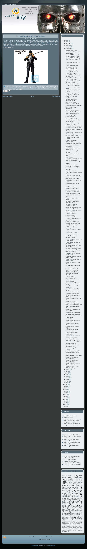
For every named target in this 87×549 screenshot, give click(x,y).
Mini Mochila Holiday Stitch (72, 104)
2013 (65, 401)
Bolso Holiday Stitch (71, 102)
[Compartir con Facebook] (7, 91)
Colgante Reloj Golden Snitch (73, 265)
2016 (65, 396)
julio (67, 371)
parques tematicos (69, 517)
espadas (76, 496)
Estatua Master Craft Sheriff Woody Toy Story (72, 114)
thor (66, 508)
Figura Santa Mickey (71, 116)
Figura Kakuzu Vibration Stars (73, 193)
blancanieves (75, 504)
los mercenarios (78, 521)
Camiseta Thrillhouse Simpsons (73, 248)
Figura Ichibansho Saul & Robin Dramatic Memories (73, 342)
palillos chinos (70, 509)
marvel (70, 482)
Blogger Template (35, 545)
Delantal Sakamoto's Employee (73, 207)
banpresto (21, 89)
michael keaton (69, 514)
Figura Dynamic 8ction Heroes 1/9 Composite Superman (74, 133)
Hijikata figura (14, 86)
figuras (80, 482)
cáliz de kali (71, 530)
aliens (70, 506)
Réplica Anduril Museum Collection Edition (71, 100)
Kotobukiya (79, 485)
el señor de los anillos (69, 493)
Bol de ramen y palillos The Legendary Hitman (72, 202)
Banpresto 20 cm (44, 86)
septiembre (68, 48)
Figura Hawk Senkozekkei (72, 188)
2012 (65, 402)
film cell (78, 514)
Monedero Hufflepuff (70, 215)
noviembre (68, 45)
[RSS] (4, 537)
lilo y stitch (79, 509)
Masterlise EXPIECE (34, 86)
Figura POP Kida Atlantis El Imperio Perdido (72, 361)
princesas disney (74, 495)
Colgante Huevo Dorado (71, 50)
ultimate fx (76, 528)
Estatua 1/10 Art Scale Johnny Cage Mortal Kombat (73, 72)
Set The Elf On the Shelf (72, 268)
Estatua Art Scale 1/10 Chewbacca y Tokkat (71, 69)
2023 (65, 384)
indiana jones (74, 516)
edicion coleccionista (67, 521)
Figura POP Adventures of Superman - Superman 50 (72, 93)
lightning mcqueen (66, 526)
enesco (76, 488)
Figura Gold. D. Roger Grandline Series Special (73, 257)
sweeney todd (76, 526)
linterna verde (67, 519)
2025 (65, 42)
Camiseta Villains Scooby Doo (73, 135)
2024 (65, 382)
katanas (67, 512)
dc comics (69, 484)
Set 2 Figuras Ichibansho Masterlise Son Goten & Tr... (73, 339)
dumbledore (72, 513)
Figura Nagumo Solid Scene (72, 228)
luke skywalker (78, 506)
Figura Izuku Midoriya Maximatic (74, 190)
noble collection (75, 480)
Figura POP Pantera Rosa (70, 416)
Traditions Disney (74, 508)
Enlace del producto (8, 47)
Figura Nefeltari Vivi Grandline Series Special (73, 254)
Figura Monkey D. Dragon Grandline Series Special (72, 233)
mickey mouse (67, 490)
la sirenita (77, 501)
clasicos (80, 513)
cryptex (69, 524)
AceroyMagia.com (51, 545)
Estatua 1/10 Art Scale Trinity (73, 58)
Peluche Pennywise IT (71, 235)
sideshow (65, 488)
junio (67, 373)
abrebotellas (79, 510)
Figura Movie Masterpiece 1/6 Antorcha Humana (73, 81)
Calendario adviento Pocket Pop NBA (73, 419)
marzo (67, 377)
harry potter (67, 476)
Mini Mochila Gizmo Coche (72, 183)
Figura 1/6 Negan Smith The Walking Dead (72, 141)
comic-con (73, 512)
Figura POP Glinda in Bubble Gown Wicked (73, 310)
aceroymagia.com (76, 523)
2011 (65, 404)
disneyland (78, 478)
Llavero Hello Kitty (70, 276)
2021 (65, 387)
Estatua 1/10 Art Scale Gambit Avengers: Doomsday (71, 446)
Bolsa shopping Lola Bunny (72, 178)
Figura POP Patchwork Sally (73, 292)
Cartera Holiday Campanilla (72, 110)
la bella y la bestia (71, 500)
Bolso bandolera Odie (71, 171)
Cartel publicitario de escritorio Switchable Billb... (73, 280)
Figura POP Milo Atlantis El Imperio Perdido (72, 358)
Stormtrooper (66, 496)
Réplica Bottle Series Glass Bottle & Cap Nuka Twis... (72, 271)
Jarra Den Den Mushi (71, 186)
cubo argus (76, 527)
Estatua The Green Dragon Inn (73, 112)
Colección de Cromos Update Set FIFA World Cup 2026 (72, 457)
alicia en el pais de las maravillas (72, 522)
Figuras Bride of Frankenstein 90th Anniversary (73, 321)
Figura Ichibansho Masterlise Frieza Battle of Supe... (73, 336)
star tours (65, 531)
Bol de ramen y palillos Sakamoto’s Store (71, 205)
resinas (66, 510)
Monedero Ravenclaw (71, 213)
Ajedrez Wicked (69, 318)
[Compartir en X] (6, 91)
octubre (68, 46)
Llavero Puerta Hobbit (71, 278)
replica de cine (74, 492)
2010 (65, 406)
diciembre (68, 43)
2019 (65, 391)
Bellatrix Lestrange (68, 518)
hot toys (68, 485)
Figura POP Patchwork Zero (72, 293)
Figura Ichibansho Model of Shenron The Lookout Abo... (73, 84)
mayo (67, 374)
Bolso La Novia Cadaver (71, 185)
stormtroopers (65, 523)
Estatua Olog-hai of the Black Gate (72, 462)
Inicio (32, 96)
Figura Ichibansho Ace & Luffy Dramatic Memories (73, 364)
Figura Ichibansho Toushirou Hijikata (31, 36)
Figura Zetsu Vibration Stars (72, 221)
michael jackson (79, 530)
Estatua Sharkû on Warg (70, 459)
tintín (72, 528)
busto (70, 501)
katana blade (77, 524)
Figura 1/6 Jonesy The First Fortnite (72, 434)
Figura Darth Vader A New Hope (73, 143)
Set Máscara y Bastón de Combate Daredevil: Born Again (74, 209)
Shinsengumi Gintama (27, 87)
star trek (73, 505)
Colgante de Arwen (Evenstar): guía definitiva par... (73, 219)
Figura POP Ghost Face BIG (73, 267)
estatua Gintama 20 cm (40, 87)
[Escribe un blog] (4, 91)
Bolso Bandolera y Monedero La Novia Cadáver (73, 120)
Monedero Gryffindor (71, 217)
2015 (65, 397)
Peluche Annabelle (70, 237)
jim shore (79, 484)
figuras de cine (72, 487)
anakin (64, 524)
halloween (64, 504)
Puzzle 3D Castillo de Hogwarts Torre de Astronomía (73, 78)
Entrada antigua (56, 96)
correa (72, 510)
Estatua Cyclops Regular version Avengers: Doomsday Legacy (72, 424)
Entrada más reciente (7, 96)
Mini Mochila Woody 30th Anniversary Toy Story (72, 66)
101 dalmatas (79, 517)
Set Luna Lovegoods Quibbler (73, 314)
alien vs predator (78, 518)
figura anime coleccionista (14, 87)
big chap (70, 527)
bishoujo (77, 502)
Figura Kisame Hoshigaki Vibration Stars (72, 225)
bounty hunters (76, 519)
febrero (67, 379)
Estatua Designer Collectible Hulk (74, 304)
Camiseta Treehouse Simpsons (73, 250)
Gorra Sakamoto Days (71, 251)
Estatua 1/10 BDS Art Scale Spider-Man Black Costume (73, 55)
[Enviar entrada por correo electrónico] (9, 90)
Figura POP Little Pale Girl (72, 303)
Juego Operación (70, 157)
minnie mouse (66, 502)
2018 (65, 392)
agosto (67, 369)
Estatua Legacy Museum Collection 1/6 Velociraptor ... (73, 165)
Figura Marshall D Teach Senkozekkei (72, 333)
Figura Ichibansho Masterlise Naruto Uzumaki (73, 345)
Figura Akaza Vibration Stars (73, 223)
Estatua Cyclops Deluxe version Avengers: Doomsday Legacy (71, 421)
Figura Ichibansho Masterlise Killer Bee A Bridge (73, 367)
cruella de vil (65, 516)
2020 (65, 389)
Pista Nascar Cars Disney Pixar (73, 127)
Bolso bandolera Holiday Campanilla (71, 108)
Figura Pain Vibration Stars (72, 191)
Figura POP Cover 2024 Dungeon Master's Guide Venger (74, 159)
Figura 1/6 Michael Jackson (70, 461)
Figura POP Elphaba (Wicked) (73, 312)
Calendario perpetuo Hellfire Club (74, 355)
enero (67, 381)
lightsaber (64, 505)
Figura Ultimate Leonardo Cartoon (74, 126)
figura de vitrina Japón (12, 89)
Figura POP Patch (68, 417)
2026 (65, 40)
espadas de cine (67, 498)
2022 (65, 386)
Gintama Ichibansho (23, 86)
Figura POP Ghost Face (71, 301)
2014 (65, 399)
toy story (79, 498)
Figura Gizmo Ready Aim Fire (73, 351)
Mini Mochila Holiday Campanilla (73, 105)
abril (67, 376)
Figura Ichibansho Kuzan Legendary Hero (72, 330)
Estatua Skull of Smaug (71, 118)
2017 (65, 394)
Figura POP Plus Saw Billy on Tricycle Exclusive (73, 123)
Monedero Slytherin (70, 212)
